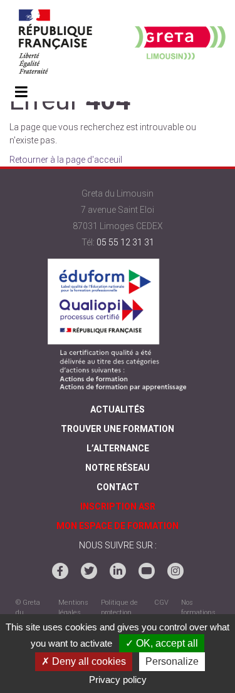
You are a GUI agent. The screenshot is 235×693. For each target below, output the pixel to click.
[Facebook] (60, 571)
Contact (118, 487)
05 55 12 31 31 (125, 242)
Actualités (117, 409)
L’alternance (117, 448)
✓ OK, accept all (161, 643)
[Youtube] (146, 571)
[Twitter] (89, 571)
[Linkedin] (118, 571)
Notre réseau (117, 468)
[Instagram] (175, 571)
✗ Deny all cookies (83, 661)
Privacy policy (118, 679)
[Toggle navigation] (21, 92)
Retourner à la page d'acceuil (65, 160)
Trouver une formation (117, 429)
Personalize (172, 661)
